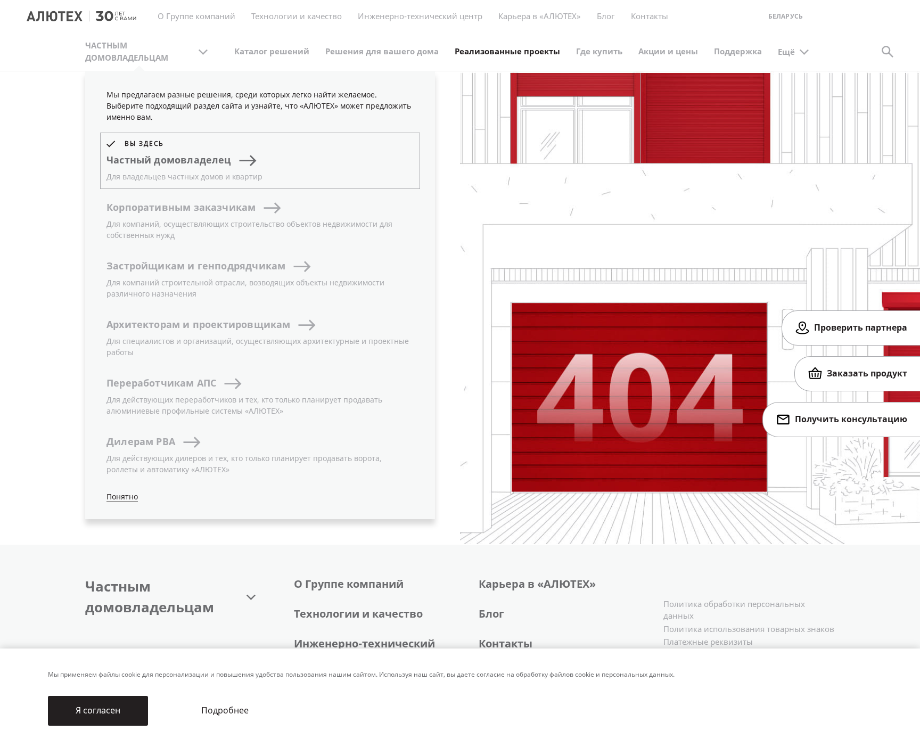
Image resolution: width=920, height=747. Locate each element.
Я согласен (98, 710)
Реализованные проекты (507, 52)
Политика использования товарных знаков (748, 629)
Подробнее (225, 710)
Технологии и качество (358, 614)
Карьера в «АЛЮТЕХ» (539, 16)
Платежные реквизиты (708, 642)
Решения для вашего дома (382, 52)
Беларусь (785, 17)
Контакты (505, 644)
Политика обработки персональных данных (734, 610)
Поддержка (738, 52)
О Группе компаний (349, 584)
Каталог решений (271, 52)
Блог (606, 16)
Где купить (599, 52)
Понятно (122, 497)
